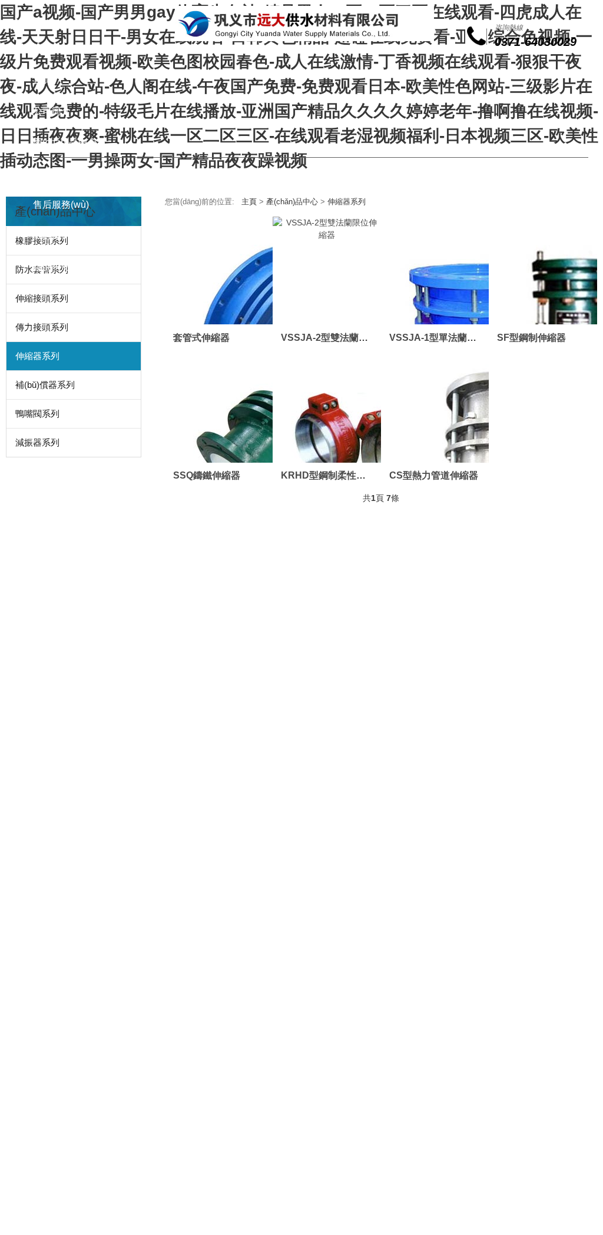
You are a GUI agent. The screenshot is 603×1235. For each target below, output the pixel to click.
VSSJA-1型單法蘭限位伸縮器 (451, 337)
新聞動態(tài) (60, 173)
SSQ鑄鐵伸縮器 (206, 475)
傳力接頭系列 (41, 327)
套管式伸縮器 (201, 337)
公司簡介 (52, 111)
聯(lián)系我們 (62, 266)
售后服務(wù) (61, 205)
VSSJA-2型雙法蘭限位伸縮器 (343, 337)
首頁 (42, 80)
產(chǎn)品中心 (65, 142)
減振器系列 (37, 442)
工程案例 (52, 235)
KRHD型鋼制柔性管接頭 (333, 475)
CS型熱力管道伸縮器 (433, 475)
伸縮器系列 (37, 356)
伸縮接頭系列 (41, 298)
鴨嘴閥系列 (37, 414)
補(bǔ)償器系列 (45, 385)
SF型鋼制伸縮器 (531, 337)
